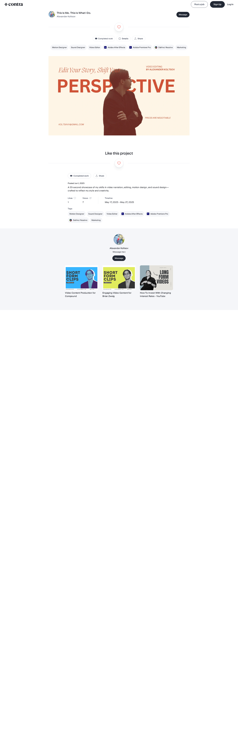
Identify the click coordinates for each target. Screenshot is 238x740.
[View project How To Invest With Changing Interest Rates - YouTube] (156, 277)
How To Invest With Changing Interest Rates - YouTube (155, 294)
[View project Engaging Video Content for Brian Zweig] (119, 277)
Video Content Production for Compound (80, 294)
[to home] (13, 4)
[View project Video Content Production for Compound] (81, 277)
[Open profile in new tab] (51, 14)
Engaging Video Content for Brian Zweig (116, 294)
